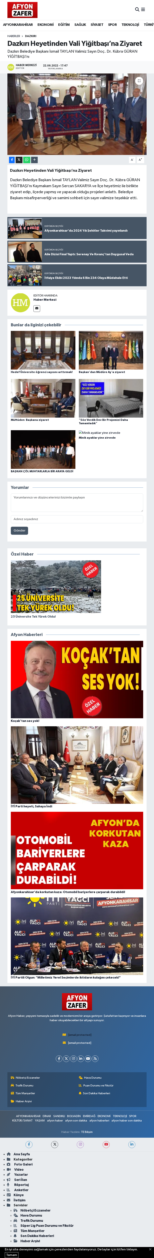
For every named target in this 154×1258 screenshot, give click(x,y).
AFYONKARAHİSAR (18, 25)
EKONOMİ (45, 25)
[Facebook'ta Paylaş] (12, 160)
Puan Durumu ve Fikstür (98, 1085)
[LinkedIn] (80, 1058)
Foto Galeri (23, 1164)
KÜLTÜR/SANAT (22, 1120)
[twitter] (54, 1144)
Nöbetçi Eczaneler (28, 1077)
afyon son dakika (76, 1120)
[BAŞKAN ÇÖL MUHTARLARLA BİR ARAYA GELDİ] (43, 449)
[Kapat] (151, 1249)
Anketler (21, 1190)
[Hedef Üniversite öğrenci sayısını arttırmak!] (43, 350)
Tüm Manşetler (25, 1093)
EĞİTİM (64, 25)
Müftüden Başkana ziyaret (31, 420)
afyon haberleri (99, 1120)
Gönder (19, 530)
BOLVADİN (74, 1116)
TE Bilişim (87, 1131)
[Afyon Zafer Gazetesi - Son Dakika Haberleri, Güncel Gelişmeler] (22, 10)
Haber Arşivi (24, 1101)
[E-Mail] (36, 308)
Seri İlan (20, 1180)
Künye (19, 1195)
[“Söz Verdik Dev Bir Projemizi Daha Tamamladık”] (111, 398)
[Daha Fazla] (34, 160)
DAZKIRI (30, 36)
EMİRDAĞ (89, 1116)
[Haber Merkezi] (20, 302)
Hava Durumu (92, 1077)
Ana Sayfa (22, 1154)
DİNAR (47, 1116)
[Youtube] (88, 1058)
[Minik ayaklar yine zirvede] (99, 432)
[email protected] (79, 1034)
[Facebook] (59, 1058)
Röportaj (21, 1185)
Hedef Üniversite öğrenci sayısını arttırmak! (42, 372)
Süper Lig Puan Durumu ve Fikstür (47, 1225)
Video (19, 1169)
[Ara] (137, 10)
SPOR (112, 25)
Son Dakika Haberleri (96, 1093)
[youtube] (106, 1144)
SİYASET (97, 25)
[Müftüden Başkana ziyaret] (43, 398)
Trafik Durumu (24, 1085)
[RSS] (95, 1058)
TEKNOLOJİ (130, 25)
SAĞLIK (80, 25)
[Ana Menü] (143, 10)
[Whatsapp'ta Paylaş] (26, 160)
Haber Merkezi (44, 299)
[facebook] (28, 1144)
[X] (66, 1058)
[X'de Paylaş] (19, 160)
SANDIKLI (59, 1116)
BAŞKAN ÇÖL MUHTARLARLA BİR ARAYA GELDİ (42, 471)
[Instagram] (73, 1058)
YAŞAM (40, 1120)
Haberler (13, 36)
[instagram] (80, 1144)
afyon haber (55, 1120)
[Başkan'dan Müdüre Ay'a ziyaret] (111, 350)
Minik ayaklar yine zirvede (97, 437)
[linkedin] (131, 1144)
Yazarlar (21, 1174)
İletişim (19, 1200)
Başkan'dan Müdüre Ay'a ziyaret (102, 372)
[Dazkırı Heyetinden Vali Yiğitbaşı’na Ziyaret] (77, 114)
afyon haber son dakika (126, 1120)
